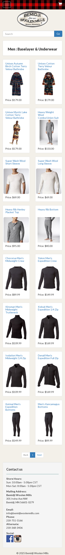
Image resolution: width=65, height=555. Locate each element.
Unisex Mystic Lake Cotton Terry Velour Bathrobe (16, 115)
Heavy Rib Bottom (48, 209)
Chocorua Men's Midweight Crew (14, 259)
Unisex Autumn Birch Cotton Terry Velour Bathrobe (16, 66)
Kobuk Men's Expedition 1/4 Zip (48, 308)
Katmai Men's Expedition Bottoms (13, 406)
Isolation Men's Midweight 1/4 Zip (15, 357)
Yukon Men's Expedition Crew (47, 259)
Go (58, 33)
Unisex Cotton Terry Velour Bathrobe (46, 66)
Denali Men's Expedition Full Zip (48, 357)
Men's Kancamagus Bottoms (49, 405)
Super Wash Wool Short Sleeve (15, 162)
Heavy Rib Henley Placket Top (15, 211)
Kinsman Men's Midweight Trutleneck (13, 309)
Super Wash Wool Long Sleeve (48, 162)
